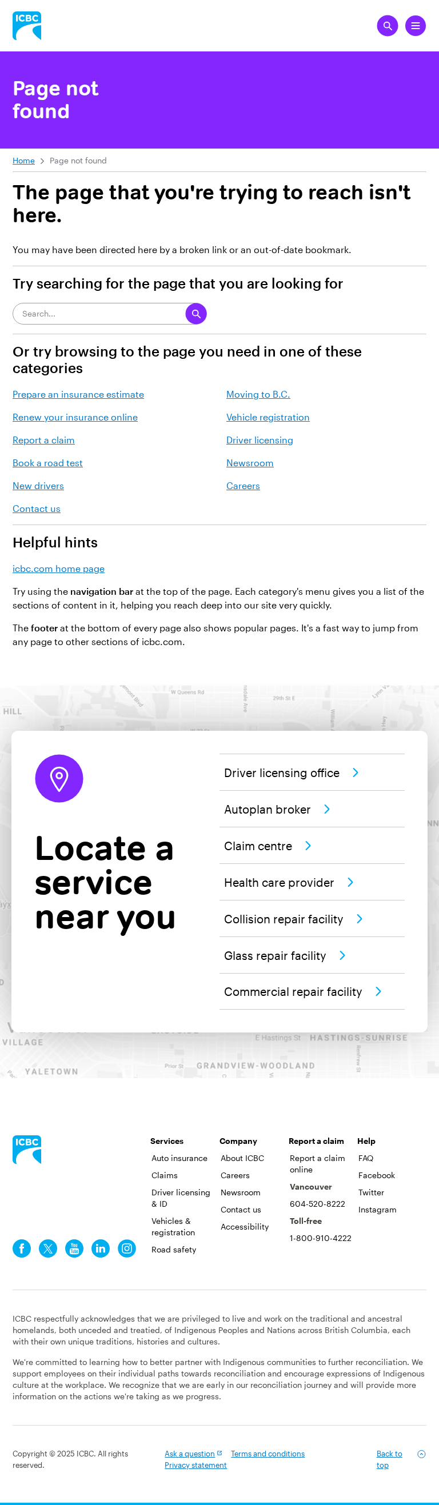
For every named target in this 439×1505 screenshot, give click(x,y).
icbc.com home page (59, 568)
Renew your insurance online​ (75, 416)
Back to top (389, 1459)
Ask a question (190, 1453)
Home (24, 160)
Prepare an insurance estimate (78, 394)
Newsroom (250, 462)
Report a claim (44, 439)
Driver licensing (259, 439)
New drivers (38, 485)
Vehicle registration (268, 416)
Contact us (37, 508)
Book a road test (48, 462)
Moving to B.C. (258, 394)
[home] (27, 1149)
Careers (243, 485)
